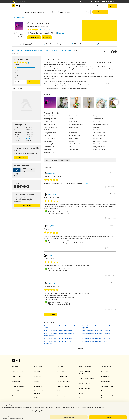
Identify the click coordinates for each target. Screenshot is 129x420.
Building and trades (63, 376)
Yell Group (106, 366)
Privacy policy (105, 376)
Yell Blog (61, 366)
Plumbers (37, 376)
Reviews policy (106, 391)
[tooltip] (89, 12)
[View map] (26, 105)
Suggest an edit (20, 157)
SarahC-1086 (51, 194)
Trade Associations (18, 386)
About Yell (104, 371)
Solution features (84, 388)
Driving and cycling (63, 386)
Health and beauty (63, 391)
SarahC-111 (51, 283)
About (81, 398)
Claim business (27, 206)
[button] (53, 12)
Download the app (82, 1)
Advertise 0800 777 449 (109, 1)
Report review (111, 187)
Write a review (54, 30)
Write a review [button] (33, 82)
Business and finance (63, 381)
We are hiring (16, 396)
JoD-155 (49, 255)
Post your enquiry (83, 6)
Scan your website (85, 383)
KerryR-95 (50, 226)
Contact (81, 393)
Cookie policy (105, 381)
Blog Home (60, 371)
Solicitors (37, 398)
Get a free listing (95, 1)
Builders (37, 371)
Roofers (36, 381)
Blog (97, 6)
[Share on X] (115, 51)
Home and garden (62, 396)
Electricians (38, 386)
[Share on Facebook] (112, 51)
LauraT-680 (51, 173)
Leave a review (17, 381)
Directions (60, 33)
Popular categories (61, 6)
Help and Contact (17, 391)
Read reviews (19, 82)
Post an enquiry (17, 376)
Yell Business (23, 1)
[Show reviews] (20, 63)
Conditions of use (107, 386)
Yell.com (15, 1)
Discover (38, 366)
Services (15, 366)
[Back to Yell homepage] (16, 5)
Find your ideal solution (86, 378)
